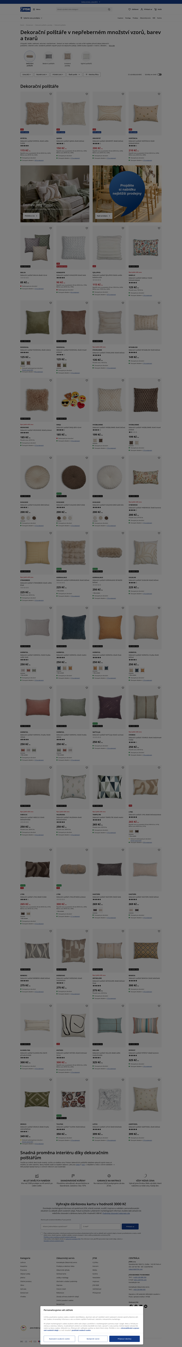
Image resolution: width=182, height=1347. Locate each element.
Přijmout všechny (124, 1339)
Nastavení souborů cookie (59, 1339)
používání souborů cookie (81, 1330)
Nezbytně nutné (93, 1339)
